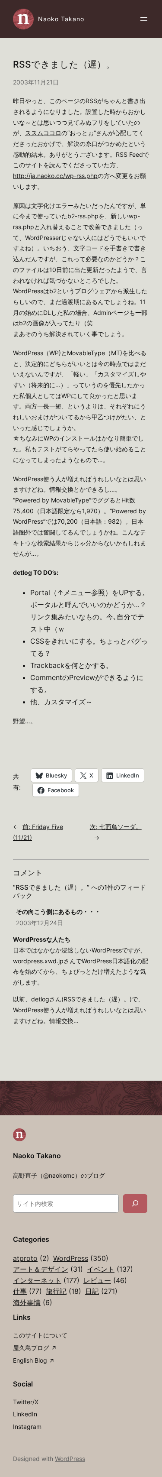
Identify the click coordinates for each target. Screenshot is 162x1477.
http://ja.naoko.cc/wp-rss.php (55, 175)
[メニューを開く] (144, 19)
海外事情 (32, 1302)
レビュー (105, 1280)
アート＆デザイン (48, 1269)
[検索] (135, 1203)
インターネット (46, 1280)
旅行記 (63, 1291)
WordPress (80, 1258)
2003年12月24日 (39, 922)
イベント (110, 1269)
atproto (31, 1258)
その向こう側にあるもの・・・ (58, 911)
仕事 (27, 1291)
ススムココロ (43, 132)
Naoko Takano (61, 19)
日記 (101, 1291)
